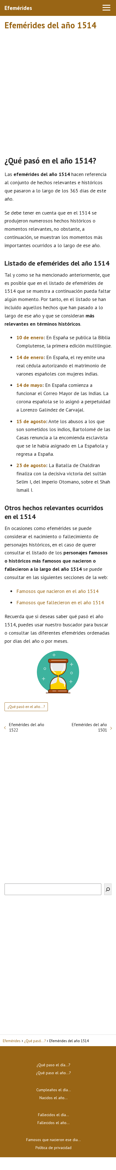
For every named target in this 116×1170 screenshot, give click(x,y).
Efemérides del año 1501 (89, 727)
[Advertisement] (58, 90)
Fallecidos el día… (53, 1114)
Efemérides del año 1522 (26, 727)
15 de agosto (31, 421)
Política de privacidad (53, 1147)
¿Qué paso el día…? (53, 1064)
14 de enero (29, 357)
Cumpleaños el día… (53, 1089)
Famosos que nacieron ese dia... (53, 1139)
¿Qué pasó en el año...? (26, 706)
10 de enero (29, 337)
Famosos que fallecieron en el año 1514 (60, 602)
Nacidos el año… (53, 1097)
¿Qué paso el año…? (53, 1072)
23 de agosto (31, 465)
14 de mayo (29, 385)
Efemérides (18, 8)
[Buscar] (107, 889)
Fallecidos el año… (53, 1122)
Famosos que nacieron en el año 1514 (57, 591)
